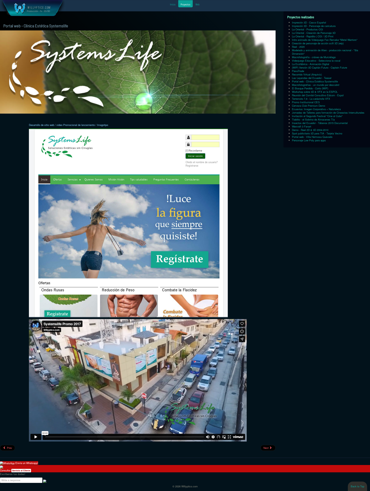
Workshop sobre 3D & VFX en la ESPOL (315, 92)
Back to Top (357, 486)
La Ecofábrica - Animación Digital (310, 64)
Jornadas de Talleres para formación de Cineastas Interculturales (328, 112)
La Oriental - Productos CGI (307, 29)
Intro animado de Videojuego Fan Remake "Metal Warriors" (324, 40)
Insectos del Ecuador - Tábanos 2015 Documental (320, 123)
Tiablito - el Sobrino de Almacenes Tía (313, 119)
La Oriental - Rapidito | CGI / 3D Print (312, 36)
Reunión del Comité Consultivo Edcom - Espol (318, 95)
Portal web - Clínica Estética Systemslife (315, 81)
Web (197, 4)
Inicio (173, 4)
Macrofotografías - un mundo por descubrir (315, 85)
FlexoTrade (298, 71)
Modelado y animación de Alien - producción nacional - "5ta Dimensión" (325, 51)
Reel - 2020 (298, 47)
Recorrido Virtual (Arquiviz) (307, 74)
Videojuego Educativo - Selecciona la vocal (316, 60)
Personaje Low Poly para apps (309, 140)
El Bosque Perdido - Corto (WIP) (310, 88)
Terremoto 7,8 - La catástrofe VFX (311, 99)
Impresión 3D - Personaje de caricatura (314, 26)
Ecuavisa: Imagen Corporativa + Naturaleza (316, 109)
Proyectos (185, 4)
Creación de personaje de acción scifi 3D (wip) (318, 43)
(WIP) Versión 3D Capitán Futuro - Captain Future (319, 67)
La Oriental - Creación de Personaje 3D (314, 33)
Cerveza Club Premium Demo (308, 105)
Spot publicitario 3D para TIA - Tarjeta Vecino (317, 133)
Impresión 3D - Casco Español (309, 22)
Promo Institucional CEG (306, 102)
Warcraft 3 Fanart (301, 126)
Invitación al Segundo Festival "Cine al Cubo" (317, 116)
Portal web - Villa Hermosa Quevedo (312, 137)
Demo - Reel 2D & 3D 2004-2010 (310, 130)
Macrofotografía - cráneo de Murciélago (314, 57)
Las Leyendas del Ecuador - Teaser (311, 78)
